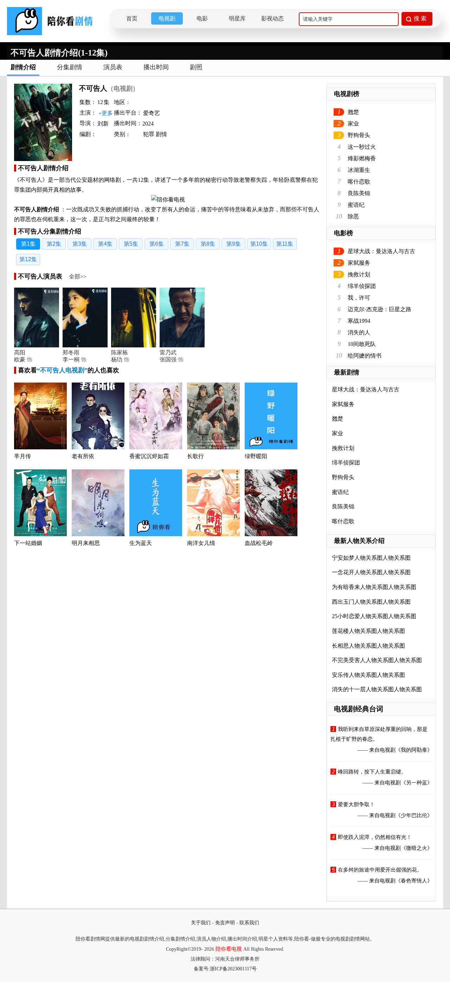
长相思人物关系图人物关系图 (368, 646)
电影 (202, 18)
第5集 (131, 244)
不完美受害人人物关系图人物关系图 (377, 660)
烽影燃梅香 (362, 158)
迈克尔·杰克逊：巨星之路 (379, 309)
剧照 (196, 67)
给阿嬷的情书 (364, 356)
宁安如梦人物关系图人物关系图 (371, 558)
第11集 (284, 244)
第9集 (233, 244)
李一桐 (71, 359)
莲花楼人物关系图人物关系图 (368, 631)
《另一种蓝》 (416, 782)
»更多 (106, 113)
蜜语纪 (356, 205)
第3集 (79, 244)
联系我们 (249, 922)
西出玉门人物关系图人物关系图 (371, 602)
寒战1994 (359, 321)
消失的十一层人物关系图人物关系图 (377, 689)
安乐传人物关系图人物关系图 (368, 675)
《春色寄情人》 (414, 881)
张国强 (168, 359)
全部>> (77, 277)
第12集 (28, 259)
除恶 (353, 216)
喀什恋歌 (359, 182)
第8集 (208, 244)
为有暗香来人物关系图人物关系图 (374, 587)
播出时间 (156, 67)
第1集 (28, 244)
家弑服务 (359, 263)
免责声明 (225, 922)
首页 (131, 18)
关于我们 (201, 922)
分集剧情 (69, 67)
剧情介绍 (23, 67)
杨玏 (116, 359)
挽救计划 (359, 274)
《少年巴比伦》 (414, 815)
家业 (353, 124)
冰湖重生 (359, 170)
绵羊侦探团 (362, 286)
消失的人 (359, 332)
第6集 (156, 244)
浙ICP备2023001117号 (233, 968)
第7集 (182, 244)
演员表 (112, 67)
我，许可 (359, 298)
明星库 (237, 18)
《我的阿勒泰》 (414, 750)
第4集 (105, 244)
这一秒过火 (362, 147)
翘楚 (353, 112)
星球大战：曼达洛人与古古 (381, 251)
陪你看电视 (229, 949)
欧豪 (19, 359)
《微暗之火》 (416, 848)
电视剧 (167, 18)
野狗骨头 (359, 135)
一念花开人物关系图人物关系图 (371, 572)
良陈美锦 (359, 193)
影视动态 (272, 18)
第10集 (259, 244)
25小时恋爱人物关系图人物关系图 (374, 616)
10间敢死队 (362, 344)
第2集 (54, 244)
